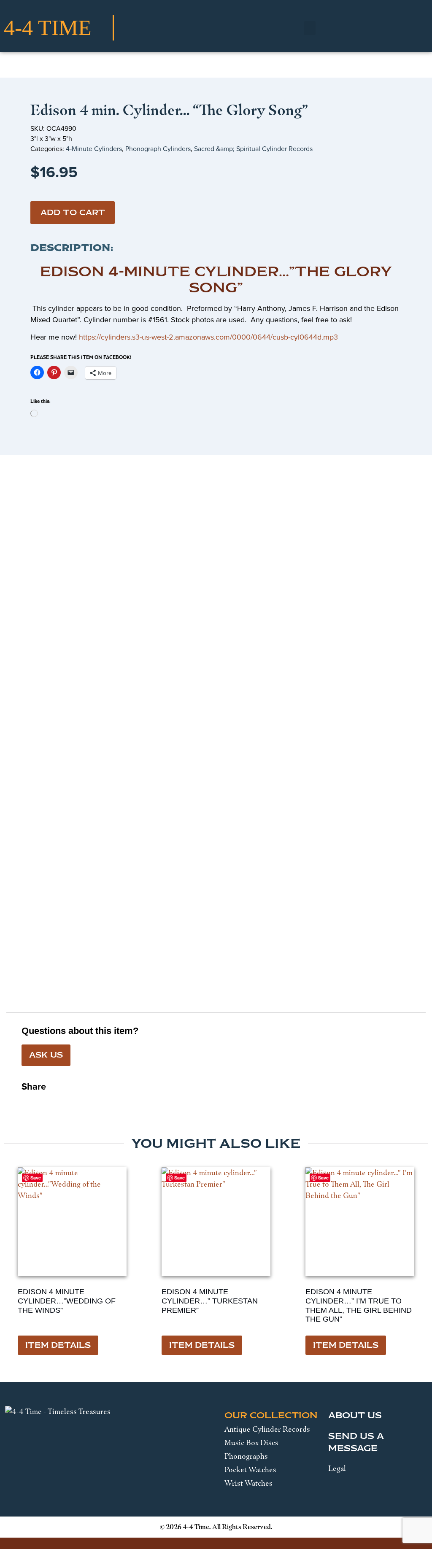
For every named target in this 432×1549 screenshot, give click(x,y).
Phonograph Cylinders (158, 149)
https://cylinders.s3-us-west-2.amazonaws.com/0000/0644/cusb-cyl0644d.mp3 (208, 337)
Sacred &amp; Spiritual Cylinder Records (253, 149)
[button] (310, 28)
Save (35, 1177)
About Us (355, 1415)
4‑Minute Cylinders (94, 149)
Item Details (58, 1345)
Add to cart (72, 212)
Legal (337, 1468)
